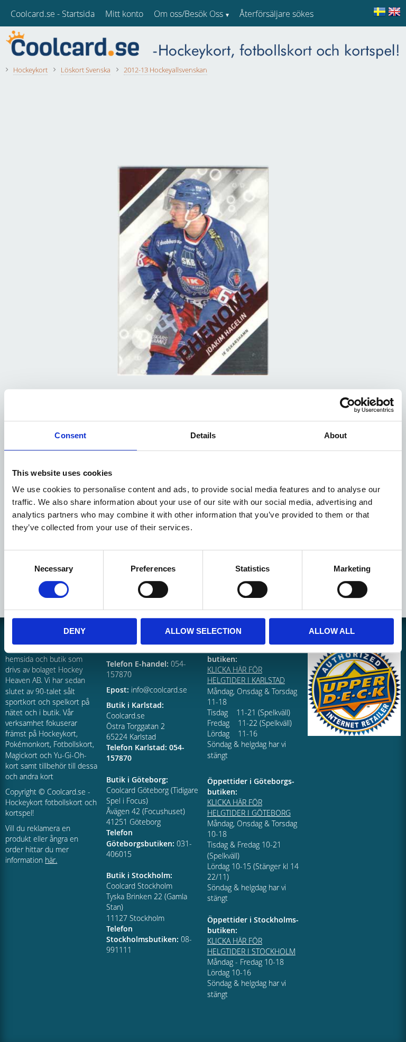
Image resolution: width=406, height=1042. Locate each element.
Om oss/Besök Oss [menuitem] (188, 14)
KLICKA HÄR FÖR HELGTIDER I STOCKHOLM (251, 946)
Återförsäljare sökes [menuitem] (276, 14)
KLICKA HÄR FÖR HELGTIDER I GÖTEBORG (249, 807)
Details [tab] (203, 435)
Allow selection (203, 630)
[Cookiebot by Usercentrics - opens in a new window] (347, 405)
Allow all (332, 630)
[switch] (153, 589)
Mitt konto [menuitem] (124, 14)
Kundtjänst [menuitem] (259, 41)
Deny (74, 630)
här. (51, 860)
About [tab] (335, 435)
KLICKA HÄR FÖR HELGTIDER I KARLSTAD (246, 675)
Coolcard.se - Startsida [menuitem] (53, 14)
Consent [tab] (70, 435)
